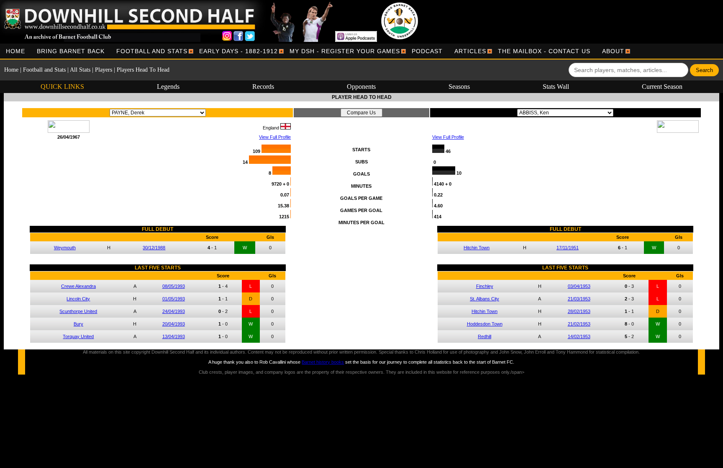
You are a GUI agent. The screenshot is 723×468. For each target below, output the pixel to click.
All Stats (80, 70)
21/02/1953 (579, 323)
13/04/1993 (173, 336)
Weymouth (65, 247)
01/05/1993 (173, 298)
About (613, 51)
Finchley (484, 286)
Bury (78, 323)
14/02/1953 (579, 336)
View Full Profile (275, 137)
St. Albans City (484, 298)
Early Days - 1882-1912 (238, 51)
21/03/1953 (579, 298)
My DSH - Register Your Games (345, 51)
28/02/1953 (579, 311)
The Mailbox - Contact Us (544, 51)
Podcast (427, 51)
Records (263, 86)
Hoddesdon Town (485, 323)
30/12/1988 (154, 247)
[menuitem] (15, 51)
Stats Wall (556, 86)
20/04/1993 (173, 323)
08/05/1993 (173, 286)
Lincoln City (78, 298)
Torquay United (78, 336)
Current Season (662, 86)
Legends (168, 86)
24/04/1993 (173, 311)
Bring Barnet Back (71, 51)
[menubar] (315, 51)
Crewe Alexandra (78, 286)
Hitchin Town (477, 247)
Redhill (484, 336)
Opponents (361, 86)
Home (15, 51)
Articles (470, 51)
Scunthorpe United (78, 311)
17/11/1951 (567, 247)
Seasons (459, 86)
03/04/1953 (579, 286)
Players (103, 70)
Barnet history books (323, 362)
